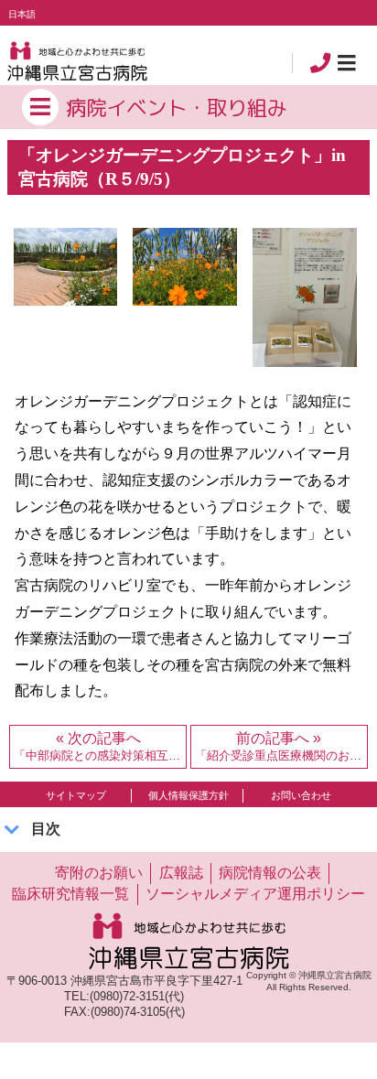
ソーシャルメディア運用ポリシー (255, 893)
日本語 (22, 14)
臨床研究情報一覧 (70, 893)
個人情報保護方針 (188, 795)
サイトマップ (76, 795)
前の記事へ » (281, 746)
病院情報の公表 (270, 872)
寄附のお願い (99, 872)
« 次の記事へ (100, 746)
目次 (45, 828)
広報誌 (181, 872)
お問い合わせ (301, 795)
